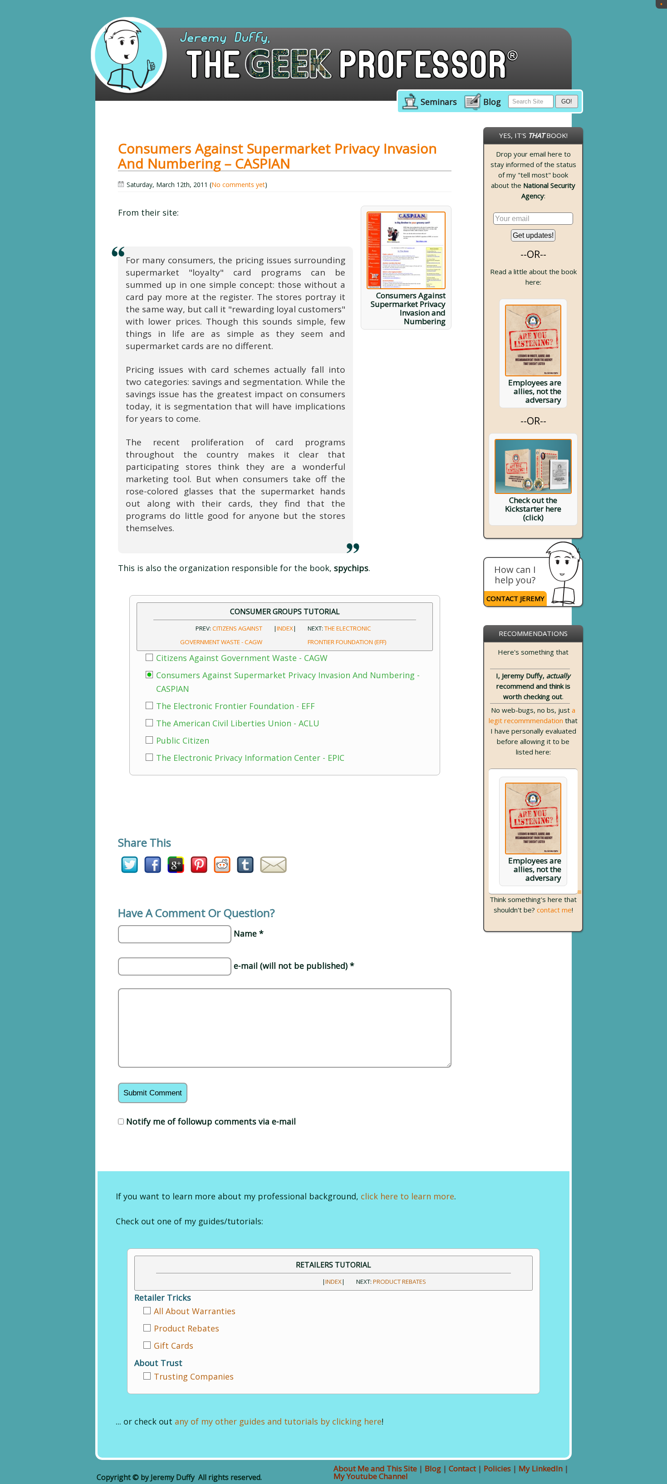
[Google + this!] (175, 869)
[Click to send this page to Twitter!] (129, 869)
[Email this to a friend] (273, 869)
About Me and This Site (375, 1468)
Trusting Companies (194, 1376)
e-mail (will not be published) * (294, 965)
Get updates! (533, 235)
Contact (462, 1468)
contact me (554, 909)
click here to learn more (407, 1196)
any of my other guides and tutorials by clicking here (278, 1421)
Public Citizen (182, 740)
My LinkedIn (541, 1468)
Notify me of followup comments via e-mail (211, 1121)
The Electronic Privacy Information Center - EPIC (250, 757)
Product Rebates (399, 1281)
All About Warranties (194, 1311)
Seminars (439, 102)
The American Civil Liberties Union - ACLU (237, 723)
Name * (249, 933)
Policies (497, 1468)
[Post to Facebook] (152, 869)
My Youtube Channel (371, 1476)
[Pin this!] (199, 869)
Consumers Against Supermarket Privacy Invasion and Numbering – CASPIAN (277, 156)
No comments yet (238, 184)
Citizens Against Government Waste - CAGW (242, 657)
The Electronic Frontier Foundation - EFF (235, 705)
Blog (492, 102)
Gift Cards (173, 1345)
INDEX (285, 628)
